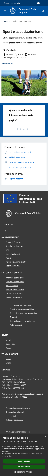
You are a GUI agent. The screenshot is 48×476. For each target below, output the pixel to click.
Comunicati (10, 343)
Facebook (10, 54)
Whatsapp (31, 54)
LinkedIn (22, 57)
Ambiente (14, 317)
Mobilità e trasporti (14, 297)
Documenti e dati (13, 265)
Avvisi (8, 347)
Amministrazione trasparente (18, 431)
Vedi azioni (6, 63)
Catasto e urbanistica (14, 293)
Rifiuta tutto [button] (24, 467)
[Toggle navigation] (4, 10)
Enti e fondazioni (13, 253)
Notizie (9, 339)
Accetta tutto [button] (24, 461)
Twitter (20, 54)
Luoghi (8, 358)
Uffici (8, 250)
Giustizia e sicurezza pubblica (22, 309)
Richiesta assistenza (14, 419)
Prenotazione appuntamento (18, 408)
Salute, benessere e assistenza (22, 320)
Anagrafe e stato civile (15, 277)
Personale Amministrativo (16, 261)
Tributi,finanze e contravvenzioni (23, 313)
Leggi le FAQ (11, 415)
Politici (8, 257)
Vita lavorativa (12, 285)
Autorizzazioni (16, 324)
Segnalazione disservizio (16, 412)
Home (5, 21)
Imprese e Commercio (15, 289)
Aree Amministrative (14, 246)
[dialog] (24, 455)
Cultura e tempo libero (15, 281)
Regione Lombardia (12, 2)
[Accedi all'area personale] (38, 3)
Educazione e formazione (20, 305)
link (10, 456)
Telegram (11, 57)
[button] (24, 472)
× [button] (45, 437)
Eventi (8, 362)
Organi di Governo (13, 242)
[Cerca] (42, 10)
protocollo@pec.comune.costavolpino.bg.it (24, 393)
